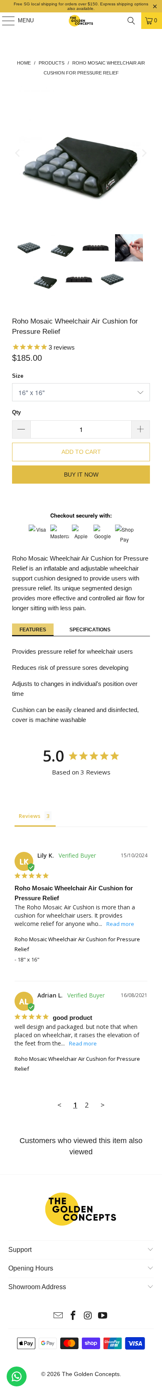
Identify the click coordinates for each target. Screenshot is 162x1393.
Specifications (89, 630)
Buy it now (81, 474)
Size (17, 376)
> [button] (103, 1105)
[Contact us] (17, 1376)
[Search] (131, 20)
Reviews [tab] (29, 816)
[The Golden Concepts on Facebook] (73, 1316)
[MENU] (4, 20)
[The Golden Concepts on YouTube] (103, 1316)
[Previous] (18, 153)
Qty (16, 412)
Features (33, 630)
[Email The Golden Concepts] (58, 1316)
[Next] (143, 153)
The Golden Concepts (91, 1374)
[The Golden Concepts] (81, 20)
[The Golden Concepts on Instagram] (88, 1316)
